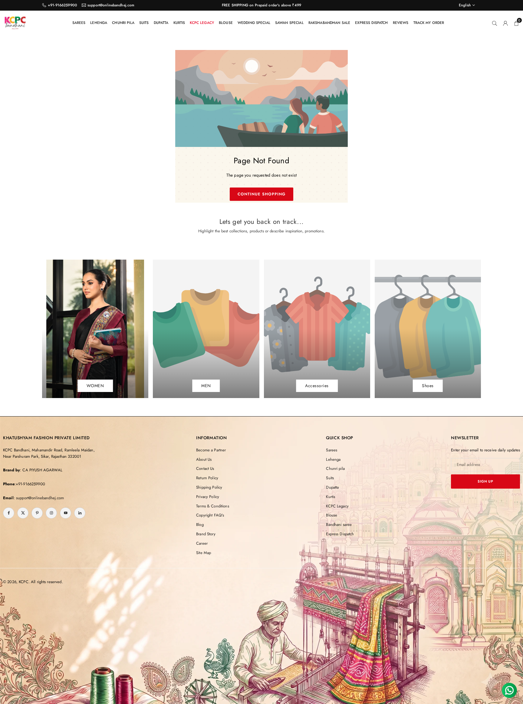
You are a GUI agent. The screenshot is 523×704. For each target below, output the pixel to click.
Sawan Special (289, 22)
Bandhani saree (339, 524)
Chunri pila (123, 22)
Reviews (401, 22)
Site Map (203, 553)
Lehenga (98, 22)
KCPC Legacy (202, 22)
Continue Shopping (262, 194)
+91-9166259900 (62, 5)
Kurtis (179, 22)
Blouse (226, 22)
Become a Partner (211, 450)
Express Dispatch (371, 22)
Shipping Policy (209, 487)
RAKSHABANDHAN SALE (329, 22)
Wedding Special (254, 22)
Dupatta (161, 22)
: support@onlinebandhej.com (39, 498)
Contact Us (205, 468)
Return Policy (207, 478)
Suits (144, 22)
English (465, 5)
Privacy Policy (207, 497)
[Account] (505, 22)
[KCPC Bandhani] (15, 22)
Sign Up (485, 481)
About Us (204, 459)
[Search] (494, 22)
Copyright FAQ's (210, 515)
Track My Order (428, 22)
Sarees (79, 22)
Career (202, 543)
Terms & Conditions (212, 506)
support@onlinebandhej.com (111, 5)
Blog (200, 524)
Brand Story (205, 534)
